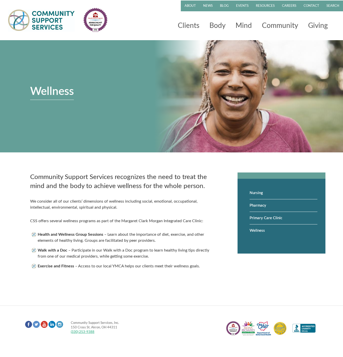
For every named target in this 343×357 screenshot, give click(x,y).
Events (242, 6)
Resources (265, 6)
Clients (188, 25)
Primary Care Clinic (266, 218)
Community (280, 25)
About (190, 6)
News (208, 6)
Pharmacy (258, 205)
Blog (224, 6)
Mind (244, 25)
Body (217, 25)
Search (332, 6)
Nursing (256, 193)
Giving (318, 25)
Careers (289, 6)
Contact (311, 6)
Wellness (257, 230)
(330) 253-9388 (82, 331)
